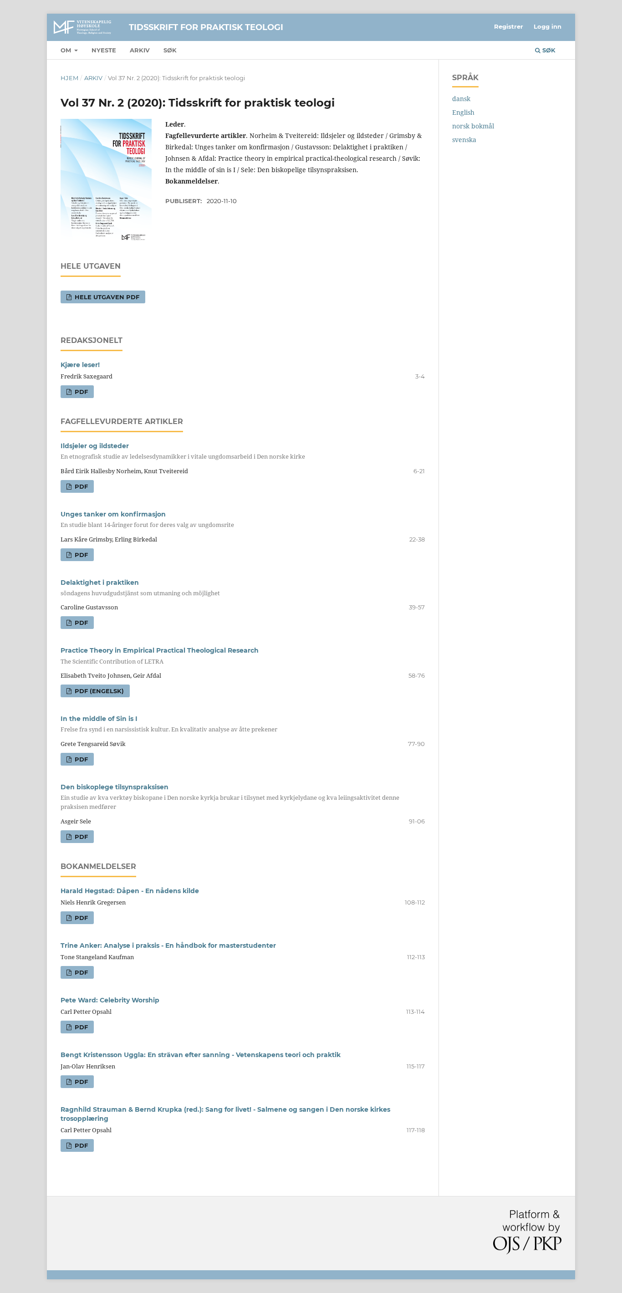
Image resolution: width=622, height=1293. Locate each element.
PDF (80, 391)
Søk (170, 50)
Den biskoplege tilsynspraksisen (230, 797)
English (463, 112)
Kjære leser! (80, 365)
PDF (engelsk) (98, 691)
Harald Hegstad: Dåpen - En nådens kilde (130, 891)
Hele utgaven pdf (106, 297)
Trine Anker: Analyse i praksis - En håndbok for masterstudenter (168, 945)
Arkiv (140, 50)
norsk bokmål (473, 126)
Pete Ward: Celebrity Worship (110, 1000)
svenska (464, 139)
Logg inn (547, 26)
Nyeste (104, 50)
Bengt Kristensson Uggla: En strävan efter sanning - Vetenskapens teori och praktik (201, 1055)
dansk (461, 98)
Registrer (508, 26)
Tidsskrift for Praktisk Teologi (206, 27)
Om (67, 50)
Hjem (69, 78)
